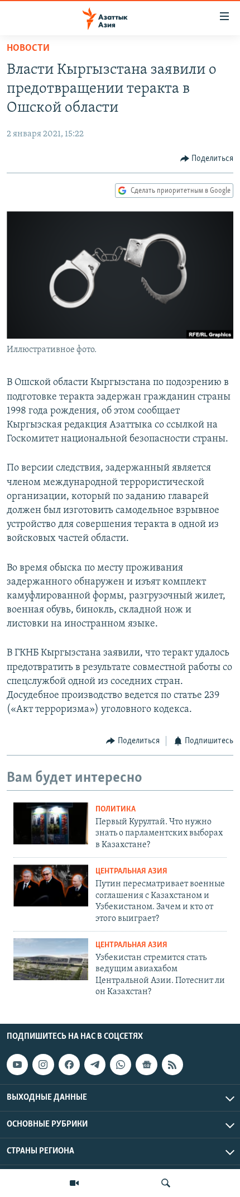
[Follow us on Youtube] (17, 1064)
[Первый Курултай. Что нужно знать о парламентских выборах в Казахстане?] (50, 823)
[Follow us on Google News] (146, 1064)
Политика (115, 809)
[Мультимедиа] (74, 1183)
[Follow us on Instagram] (43, 1064)
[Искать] (166, 1183)
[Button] (207, 158)
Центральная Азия (131, 871)
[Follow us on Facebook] (69, 1064)
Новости (28, 49)
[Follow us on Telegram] (94, 1064)
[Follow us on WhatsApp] (120, 1064)
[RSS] (172, 1064)
